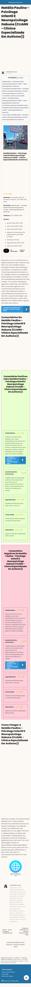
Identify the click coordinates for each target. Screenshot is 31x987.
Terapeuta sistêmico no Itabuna (12, 833)
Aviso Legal (5, 974)
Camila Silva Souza (11, 72)
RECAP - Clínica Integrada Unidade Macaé (7, 931)
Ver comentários (14, 250)
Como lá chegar (22, 250)
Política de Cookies (7, 976)
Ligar (6, 250)
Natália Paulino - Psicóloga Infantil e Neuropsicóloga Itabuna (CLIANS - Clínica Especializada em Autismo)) (14, 84)
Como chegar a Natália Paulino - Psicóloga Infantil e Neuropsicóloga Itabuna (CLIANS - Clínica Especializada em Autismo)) (15, 117)
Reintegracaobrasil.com (15, 2)
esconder (19, 78)
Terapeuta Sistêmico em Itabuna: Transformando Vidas (23, 931)
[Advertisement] (15, 54)
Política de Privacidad (8, 972)
